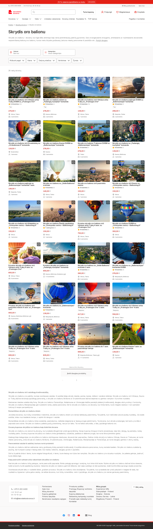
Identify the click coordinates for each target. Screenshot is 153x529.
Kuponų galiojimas (49, 494)
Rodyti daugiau (102, 40)
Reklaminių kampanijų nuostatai (81, 496)
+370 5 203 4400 (20, 489)
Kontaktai (72, 501)
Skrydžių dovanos (21, 25)
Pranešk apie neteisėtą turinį (80, 499)
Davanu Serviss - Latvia (105, 496)
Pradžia (10, 25)
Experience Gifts (102, 489)
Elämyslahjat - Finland (104, 491)
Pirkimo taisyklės (48, 496)
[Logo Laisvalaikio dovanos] (15, 13)
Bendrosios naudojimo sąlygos (54, 499)
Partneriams (47, 486)
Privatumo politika (76, 486)
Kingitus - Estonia (103, 494)
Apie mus (46, 489)
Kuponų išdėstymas (76, 494)
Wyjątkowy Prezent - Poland (107, 499)
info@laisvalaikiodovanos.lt (24, 498)
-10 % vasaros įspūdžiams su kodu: (71, 2)
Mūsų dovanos (48, 491)
